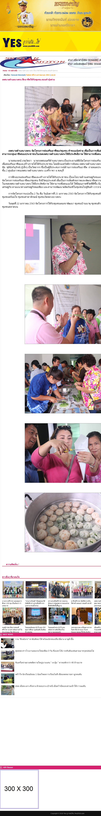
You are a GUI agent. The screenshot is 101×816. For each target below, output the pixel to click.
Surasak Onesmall (18, 75)
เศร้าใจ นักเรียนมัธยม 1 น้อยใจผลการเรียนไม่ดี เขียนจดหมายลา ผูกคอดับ (48, 674)
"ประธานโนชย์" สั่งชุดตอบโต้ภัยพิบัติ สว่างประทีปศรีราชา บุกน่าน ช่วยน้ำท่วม (35, 603)
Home (5, 71)
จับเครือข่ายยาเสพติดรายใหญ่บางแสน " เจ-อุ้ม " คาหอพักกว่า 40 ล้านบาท (48, 662)
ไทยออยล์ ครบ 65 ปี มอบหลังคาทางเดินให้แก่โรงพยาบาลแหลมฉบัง (56, 630)
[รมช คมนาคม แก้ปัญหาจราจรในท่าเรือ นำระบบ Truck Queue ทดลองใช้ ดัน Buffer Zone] (82, 624)
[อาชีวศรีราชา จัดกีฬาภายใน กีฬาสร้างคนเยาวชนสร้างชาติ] (82, 598)
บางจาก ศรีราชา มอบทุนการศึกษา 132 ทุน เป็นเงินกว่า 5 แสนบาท (12, 603)
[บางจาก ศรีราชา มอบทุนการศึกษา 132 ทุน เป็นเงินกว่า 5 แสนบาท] (13, 598)
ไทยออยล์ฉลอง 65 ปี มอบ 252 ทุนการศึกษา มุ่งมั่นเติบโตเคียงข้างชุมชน (35, 630)
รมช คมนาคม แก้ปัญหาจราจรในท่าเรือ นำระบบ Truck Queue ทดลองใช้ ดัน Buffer (81, 630)
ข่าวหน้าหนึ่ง (12, 71)
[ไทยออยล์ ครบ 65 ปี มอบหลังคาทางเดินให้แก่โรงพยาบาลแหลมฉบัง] (59, 624)
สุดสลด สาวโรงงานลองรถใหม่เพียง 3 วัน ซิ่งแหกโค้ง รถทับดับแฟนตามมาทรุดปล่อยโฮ (54, 651)
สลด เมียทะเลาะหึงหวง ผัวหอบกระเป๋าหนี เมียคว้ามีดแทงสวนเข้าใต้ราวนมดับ (50, 686)
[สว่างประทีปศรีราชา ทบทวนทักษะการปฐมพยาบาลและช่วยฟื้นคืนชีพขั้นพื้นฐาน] (59, 598)
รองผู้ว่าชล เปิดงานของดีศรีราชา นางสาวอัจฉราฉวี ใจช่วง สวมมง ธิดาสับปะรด (12, 630)
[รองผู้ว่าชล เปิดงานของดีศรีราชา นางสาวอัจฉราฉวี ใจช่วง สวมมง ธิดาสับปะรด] (13, 624)
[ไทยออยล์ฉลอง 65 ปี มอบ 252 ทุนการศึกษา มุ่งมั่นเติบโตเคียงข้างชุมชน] (36, 624)
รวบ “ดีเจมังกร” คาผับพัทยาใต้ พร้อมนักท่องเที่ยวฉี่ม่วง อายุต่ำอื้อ (44, 639)
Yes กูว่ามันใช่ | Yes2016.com (74, 813)
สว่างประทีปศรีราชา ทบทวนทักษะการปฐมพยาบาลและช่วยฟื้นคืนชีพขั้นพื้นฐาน (58, 603)
